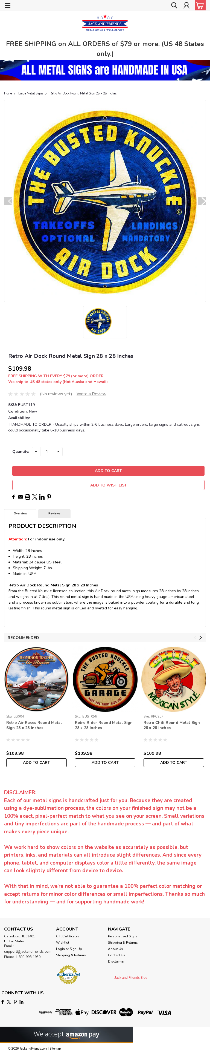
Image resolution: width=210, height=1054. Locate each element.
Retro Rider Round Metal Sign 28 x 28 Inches (104, 725)
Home (8, 93)
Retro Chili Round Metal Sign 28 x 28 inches (172, 725)
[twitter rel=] (9, 1002)
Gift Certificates (67, 936)
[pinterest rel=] (15, 1002)
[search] (174, 5)
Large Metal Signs (30, 93)
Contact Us (116, 955)
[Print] (27, 497)
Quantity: (20, 451)
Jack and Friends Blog (130, 978)
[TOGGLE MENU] (7, 6)
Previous (8, 201)
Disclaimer (116, 961)
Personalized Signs (123, 936)
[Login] (186, 5)
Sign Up (76, 949)
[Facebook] (13, 497)
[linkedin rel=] (21, 1002)
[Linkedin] (42, 497)
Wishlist (62, 942)
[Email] (20, 497)
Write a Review (91, 394)
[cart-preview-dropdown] (199, 5)
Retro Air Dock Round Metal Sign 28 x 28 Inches (83, 93)
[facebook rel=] (3, 1002)
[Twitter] (34, 497)
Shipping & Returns (71, 955)
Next (202, 201)
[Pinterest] (49, 497)
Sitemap (55, 1049)
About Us (115, 949)
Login (60, 949)
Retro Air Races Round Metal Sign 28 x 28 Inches (34, 725)
